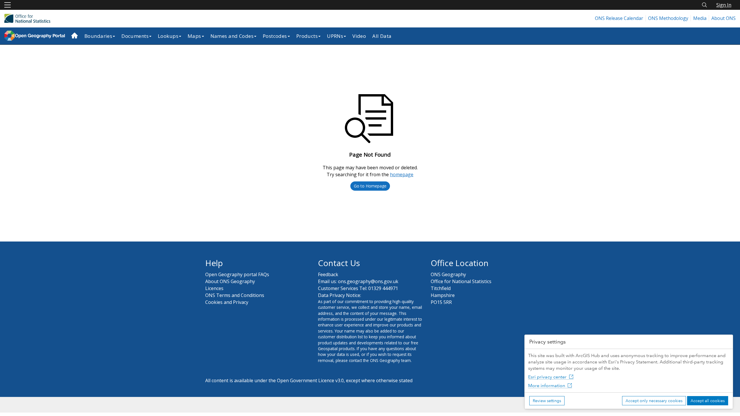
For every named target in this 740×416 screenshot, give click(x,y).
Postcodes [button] (275, 36)
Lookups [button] (168, 36)
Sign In (723, 5)
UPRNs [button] (335, 36)
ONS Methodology (668, 18)
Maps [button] (194, 36)
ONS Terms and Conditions (234, 295)
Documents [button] (135, 36)
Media (699, 18)
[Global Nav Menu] (7, 5)
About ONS (723, 18)
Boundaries (98, 36)
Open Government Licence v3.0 (310, 380)
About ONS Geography (230, 281)
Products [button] (307, 36)
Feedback (328, 274)
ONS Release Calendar (619, 18)
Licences (214, 288)
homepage (401, 174)
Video (359, 36)
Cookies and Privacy (226, 302)
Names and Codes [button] (232, 36)
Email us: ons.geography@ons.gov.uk (358, 281)
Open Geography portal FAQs (237, 274)
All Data (381, 36)
